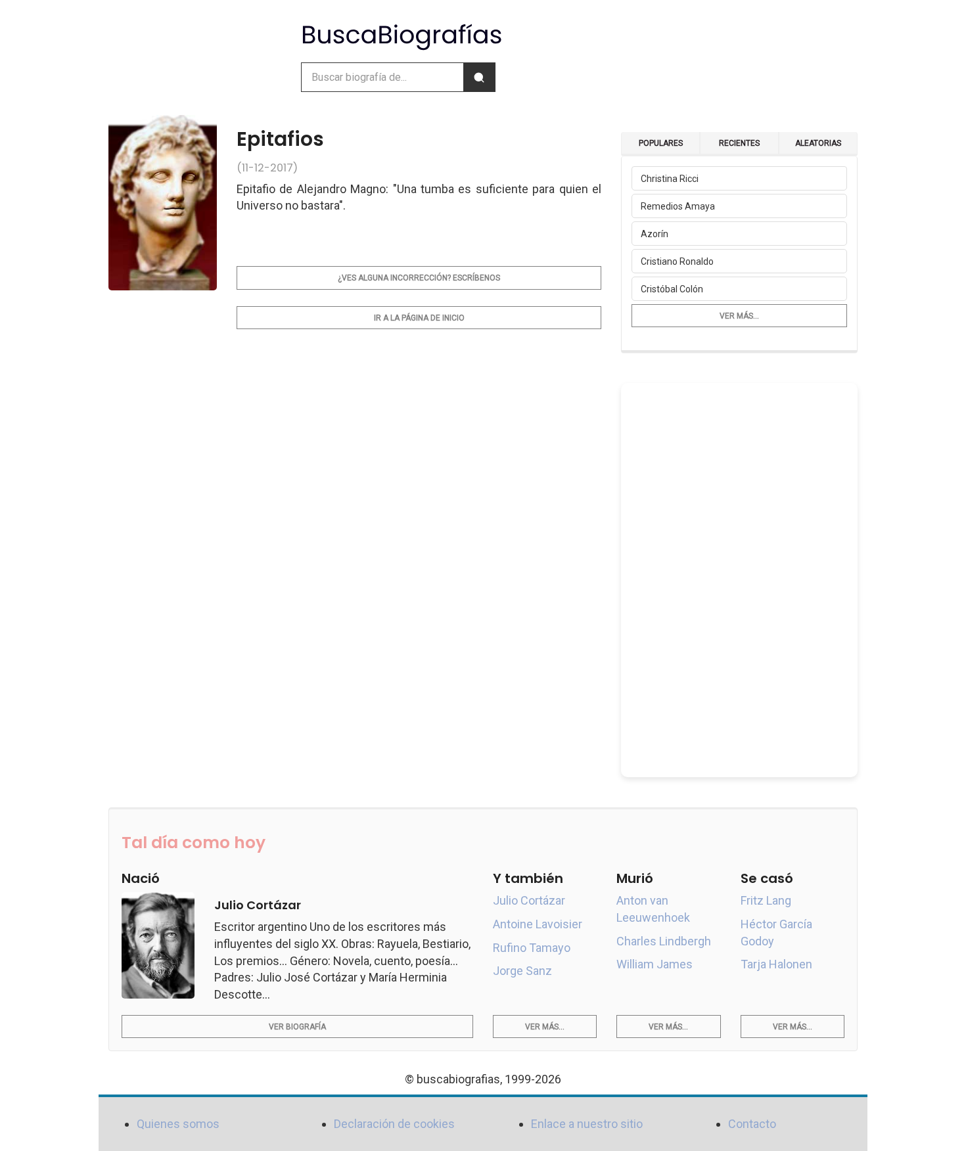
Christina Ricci (670, 178)
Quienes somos (178, 1124)
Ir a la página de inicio (419, 318)
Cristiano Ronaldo (677, 261)
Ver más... (739, 316)
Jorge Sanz (522, 971)
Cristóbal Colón (672, 289)
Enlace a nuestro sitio (587, 1124)
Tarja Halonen (776, 964)
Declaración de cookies (394, 1124)
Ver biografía (297, 1026)
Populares (661, 143)
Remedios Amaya (678, 206)
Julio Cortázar (529, 900)
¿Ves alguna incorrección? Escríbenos (419, 277)
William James (654, 964)
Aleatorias (818, 143)
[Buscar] (479, 77)
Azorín (654, 234)
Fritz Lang (766, 900)
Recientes (739, 143)
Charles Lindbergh (663, 941)
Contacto (752, 1124)
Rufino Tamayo (531, 948)
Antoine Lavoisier (537, 924)
